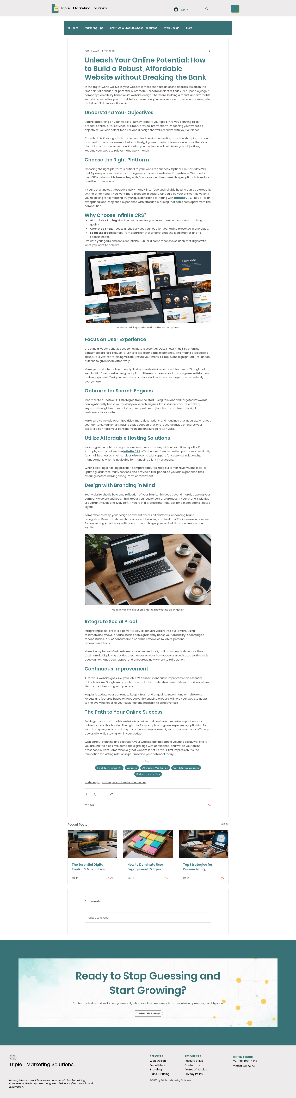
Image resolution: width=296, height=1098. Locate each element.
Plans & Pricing (159, 1074)
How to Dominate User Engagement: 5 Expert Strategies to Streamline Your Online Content (147, 866)
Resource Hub (193, 1061)
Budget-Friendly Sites (148, 774)
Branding (156, 1069)
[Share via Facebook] (86, 794)
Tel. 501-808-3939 (245, 1061)
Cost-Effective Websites (186, 767)
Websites (132, 767)
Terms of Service (195, 1069)
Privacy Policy (193, 1074)
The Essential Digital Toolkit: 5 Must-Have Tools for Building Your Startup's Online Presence (90, 866)
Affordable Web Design (155, 767)
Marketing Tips (94, 27)
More (189, 27)
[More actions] (209, 51)
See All (225, 824)
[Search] (207, 9)
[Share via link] (111, 794)
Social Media (158, 1065)
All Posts (72, 27)
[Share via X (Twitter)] (94, 794)
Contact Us (192, 1065)
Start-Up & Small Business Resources (133, 27)
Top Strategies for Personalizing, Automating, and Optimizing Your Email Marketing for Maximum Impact (202, 866)
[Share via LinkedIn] (103, 794)
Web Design (171, 27)
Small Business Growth (109, 767)
